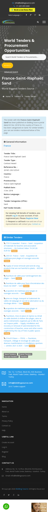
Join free (29, 43)
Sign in (17, 43)
